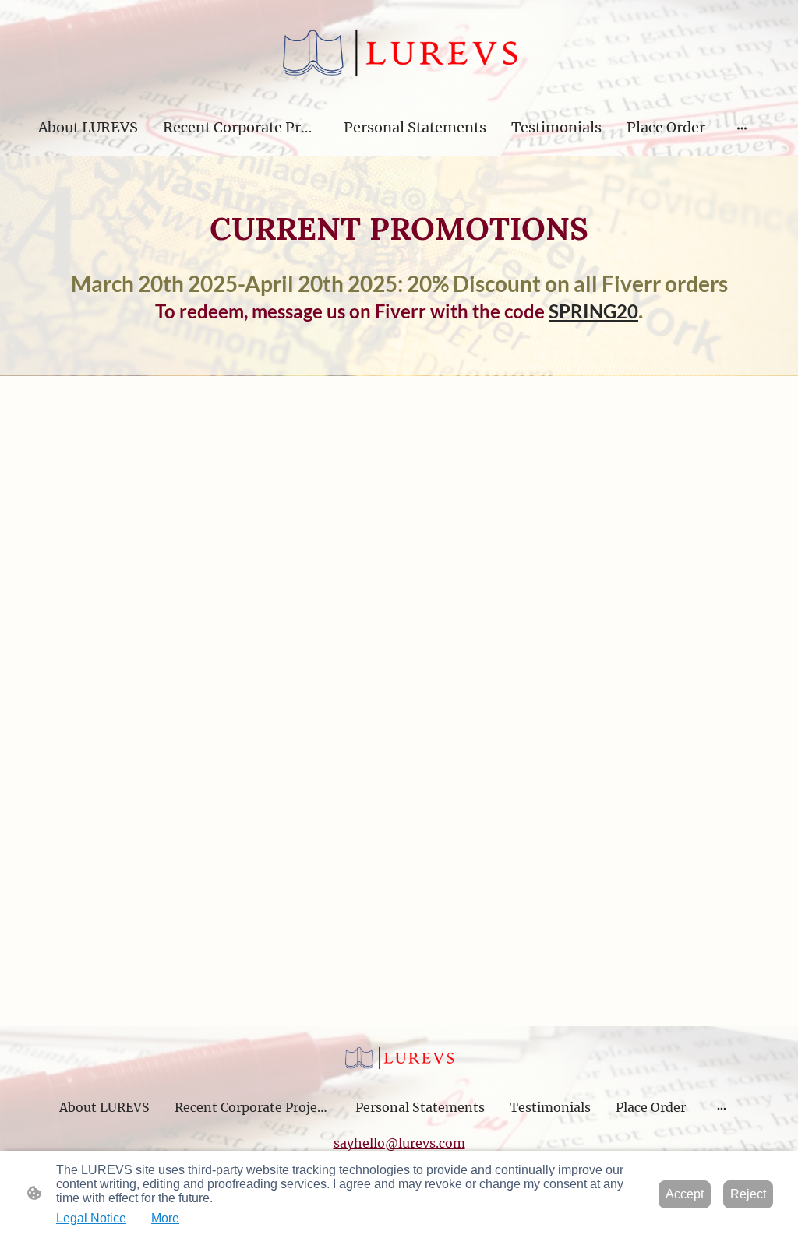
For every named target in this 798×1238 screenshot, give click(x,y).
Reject (748, 1194)
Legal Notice (91, 1218)
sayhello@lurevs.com (399, 1143)
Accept (685, 1194)
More (165, 1218)
